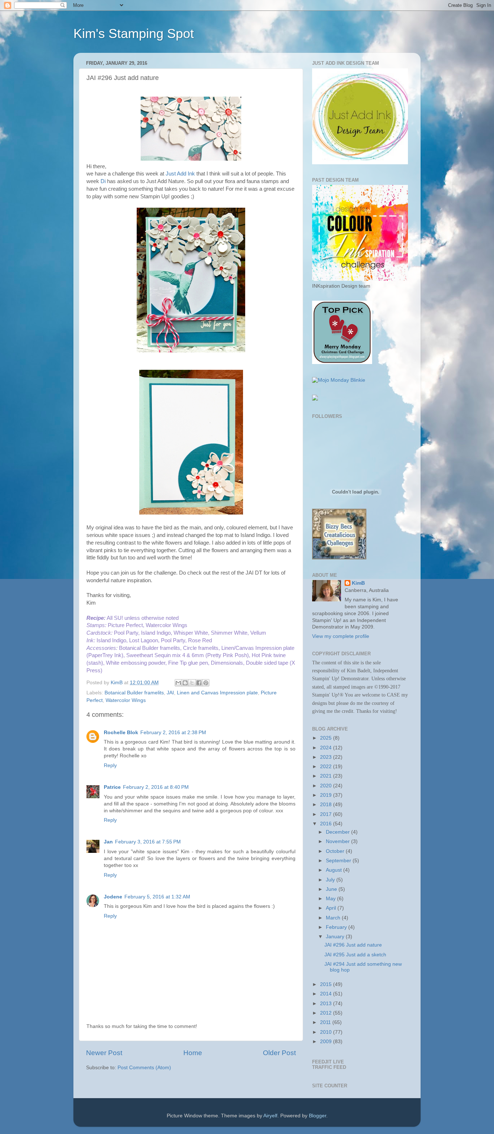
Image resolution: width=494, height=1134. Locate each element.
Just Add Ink (180, 174)
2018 (326, 804)
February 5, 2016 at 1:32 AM (157, 897)
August (334, 870)
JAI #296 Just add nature (353, 945)
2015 (326, 984)
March (334, 918)
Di (103, 181)
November (338, 841)
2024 (326, 747)
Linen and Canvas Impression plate (217, 692)
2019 (326, 795)
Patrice (112, 787)
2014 (326, 994)
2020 (326, 785)
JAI (170, 692)
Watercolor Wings (126, 700)
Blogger (317, 1115)
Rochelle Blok (121, 732)
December (338, 832)
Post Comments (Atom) (144, 1067)
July (331, 880)
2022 (326, 766)
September (339, 860)
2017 (326, 814)
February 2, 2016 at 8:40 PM (156, 787)
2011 (326, 1022)
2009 (326, 1041)
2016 (326, 823)
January (336, 936)
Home (192, 1053)
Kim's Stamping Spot (133, 33)
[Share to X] (192, 682)
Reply (110, 765)
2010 (326, 1032)
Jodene (113, 897)
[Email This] (178, 682)
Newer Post (104, 1053)
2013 (326, 1003)
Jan (108, 842)
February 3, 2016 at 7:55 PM (148, 842)
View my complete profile (340, 636)
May (331, 898)
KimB (358, 583)
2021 (326, 776)
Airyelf (270, 1115)
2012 (326, 1013)
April (331, 908)
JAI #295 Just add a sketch (355, 954)
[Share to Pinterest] (205, 682)
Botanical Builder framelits (134, 692)
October (336, 851)
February (337, 927)
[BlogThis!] (185, 682)
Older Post (279, 1053)
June (332, 889)
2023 (326, 757)
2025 (326, 738)
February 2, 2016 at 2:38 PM (173, 732)
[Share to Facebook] (199, 682)
